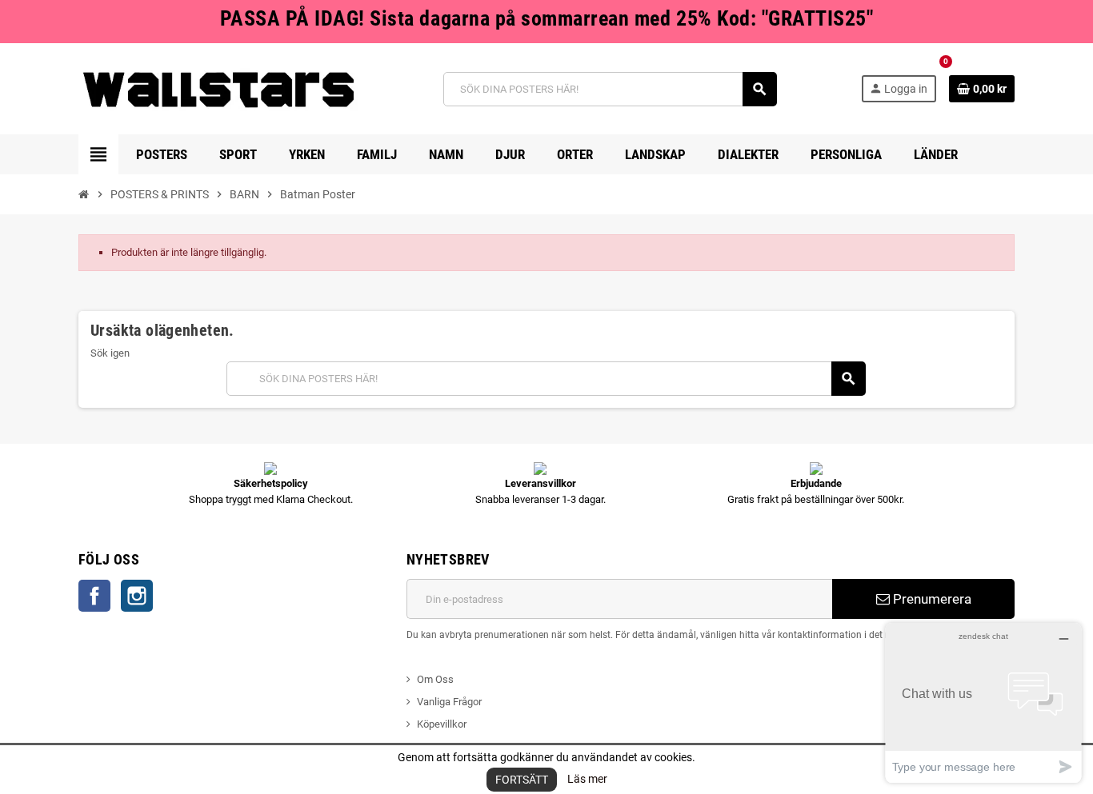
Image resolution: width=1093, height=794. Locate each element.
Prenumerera (930, 599)
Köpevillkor (441, 724)
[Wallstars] (218, 88)
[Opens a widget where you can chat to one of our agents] (983, 702)
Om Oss (435, 679)
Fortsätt (521, 779)
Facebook (94, 596)
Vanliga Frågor (449, 702)
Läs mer (587, 778)
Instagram (137, 596)
